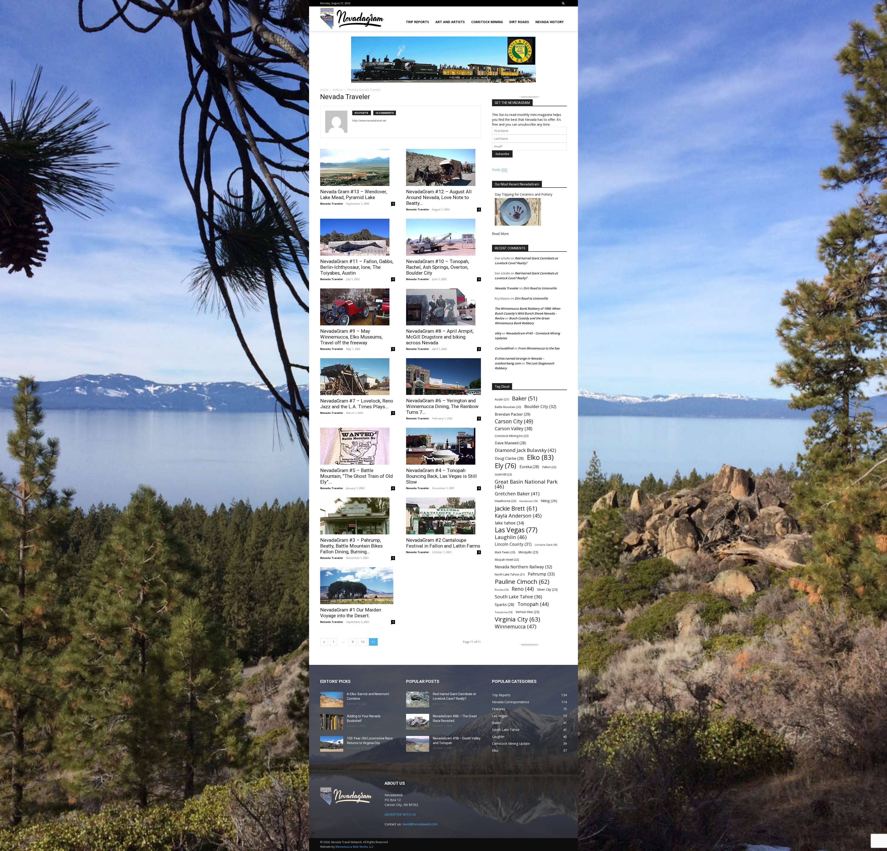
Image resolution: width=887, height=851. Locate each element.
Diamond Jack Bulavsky (525, 450)
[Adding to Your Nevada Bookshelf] (331, 722)
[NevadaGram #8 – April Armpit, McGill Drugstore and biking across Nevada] (443, 306)
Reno (523, 588)
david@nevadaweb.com (420, 824)
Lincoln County (513, 544)
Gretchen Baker (517, 493)
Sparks (504, 604)
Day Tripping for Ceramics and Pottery (523, 194)
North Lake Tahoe (510, 574)
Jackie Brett (516, 508)
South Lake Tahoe (518, 596)
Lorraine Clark (546, 544)
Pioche (501, 589)
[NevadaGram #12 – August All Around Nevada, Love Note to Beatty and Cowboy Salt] (443, 167)
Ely (505, 465)
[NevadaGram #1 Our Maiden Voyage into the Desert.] (357, 585)
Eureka (529, 466)
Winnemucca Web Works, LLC (354, 847)
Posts (499, 169)
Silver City (547, 589)
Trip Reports (417, 22)
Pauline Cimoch (522, 581)
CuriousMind (504, 348)
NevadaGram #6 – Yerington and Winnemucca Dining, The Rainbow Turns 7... (442, 406)
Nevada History (549, 22)
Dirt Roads (519, 22)
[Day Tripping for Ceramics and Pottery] (518, 224)
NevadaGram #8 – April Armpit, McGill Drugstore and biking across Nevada (440, 336)
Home (324, 90)
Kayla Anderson (518, 515)
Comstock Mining (487, 22)
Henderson (528, 501)
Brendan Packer (512, 414)
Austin (502, 399)
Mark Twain (505, 552)
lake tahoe (509, 522)
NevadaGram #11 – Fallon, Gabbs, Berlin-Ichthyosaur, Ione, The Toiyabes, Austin (356, 267)
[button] (563, 3)
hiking (549, 500)
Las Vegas (516, 529)
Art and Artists (450, 22)
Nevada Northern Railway (523, 566)
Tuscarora (503, 612)
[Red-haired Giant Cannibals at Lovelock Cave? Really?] (417, 700)
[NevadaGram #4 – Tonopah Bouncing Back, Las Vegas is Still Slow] (443, 446)
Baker (524, 398)
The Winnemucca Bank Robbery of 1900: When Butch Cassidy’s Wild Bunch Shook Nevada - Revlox (527, 313)
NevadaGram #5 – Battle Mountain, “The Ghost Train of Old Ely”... (356, 476)
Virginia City (517, 619)
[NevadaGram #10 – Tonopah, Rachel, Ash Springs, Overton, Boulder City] (443, 237)
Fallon (549, 467)
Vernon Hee (527, 612)
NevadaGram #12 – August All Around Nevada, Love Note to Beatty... (439, 197)
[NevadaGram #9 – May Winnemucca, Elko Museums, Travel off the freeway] (357, 306)
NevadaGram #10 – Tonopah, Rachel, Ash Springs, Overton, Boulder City (437, 267)
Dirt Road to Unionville (539, 288)
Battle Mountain (508, 407)
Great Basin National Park (526, 484)
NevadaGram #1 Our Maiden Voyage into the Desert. (350, 612)
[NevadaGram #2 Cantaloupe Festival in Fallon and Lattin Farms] (443, 515)
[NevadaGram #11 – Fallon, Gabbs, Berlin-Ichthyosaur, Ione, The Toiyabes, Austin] (357, 237)
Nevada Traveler (331, 203)
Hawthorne (505, 501)
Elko (540, 457)
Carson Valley (513, 428)
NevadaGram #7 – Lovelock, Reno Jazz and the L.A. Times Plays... (356, 403)
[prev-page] (324, 642)
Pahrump (541, 574)
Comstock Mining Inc (512, 436)
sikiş (498, 333)
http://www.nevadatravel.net (369, 120)
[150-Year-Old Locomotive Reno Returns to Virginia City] (331, 744)
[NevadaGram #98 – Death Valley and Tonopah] (417, 744)
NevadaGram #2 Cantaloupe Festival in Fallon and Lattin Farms (443, 543)
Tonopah (533, 604)
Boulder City (540, 406)
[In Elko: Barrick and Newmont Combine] (331, 700)
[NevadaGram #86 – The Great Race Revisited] (417, 722)
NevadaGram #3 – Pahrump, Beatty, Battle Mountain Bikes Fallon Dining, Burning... (351, 545)
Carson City (514, 421)
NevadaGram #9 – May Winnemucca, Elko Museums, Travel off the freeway (351, 336)
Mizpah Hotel (507, 559)
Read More (500, 233)
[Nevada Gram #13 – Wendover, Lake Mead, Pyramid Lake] (357, 167)
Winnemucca (515, 626)
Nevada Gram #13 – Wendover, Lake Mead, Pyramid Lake (353, 194)
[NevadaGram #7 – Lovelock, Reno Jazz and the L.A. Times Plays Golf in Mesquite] (357, 376)
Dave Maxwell (510, 443)
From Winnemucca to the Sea (538, 348)
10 (362, 642)
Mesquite (528, 552)
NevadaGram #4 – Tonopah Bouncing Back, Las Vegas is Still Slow (441, 476)
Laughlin (511, 537)
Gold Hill (503, 474)
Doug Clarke (509, 458)
